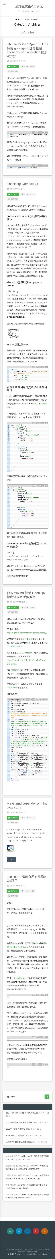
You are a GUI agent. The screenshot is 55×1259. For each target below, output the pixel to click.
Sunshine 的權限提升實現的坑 (19, 1142)
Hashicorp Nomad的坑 (22, 184)
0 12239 (29, 818)
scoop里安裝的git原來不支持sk (19, 1122)
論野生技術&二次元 (29, 6)
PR (28, 677)
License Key (12, 687)
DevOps (14, 66)
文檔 (13, 257)
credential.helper (18, 978)
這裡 (31, 639)
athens (18, 909)
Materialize (42, 1254)
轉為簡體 (14, 71)
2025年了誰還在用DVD (15, 1129)
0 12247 (29, 607)
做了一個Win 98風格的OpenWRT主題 (22, 1113)
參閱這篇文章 (17, 646)
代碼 (27, 19)
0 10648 (29, 66)
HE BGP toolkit (25, 652)
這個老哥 (15, 670)
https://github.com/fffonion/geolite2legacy (26, 632)
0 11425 (29, 891)
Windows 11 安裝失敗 (15, 1135)
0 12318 (29, 194)
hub (37, 943)
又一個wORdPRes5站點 (29, 11)
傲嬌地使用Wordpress (16, 1254)
